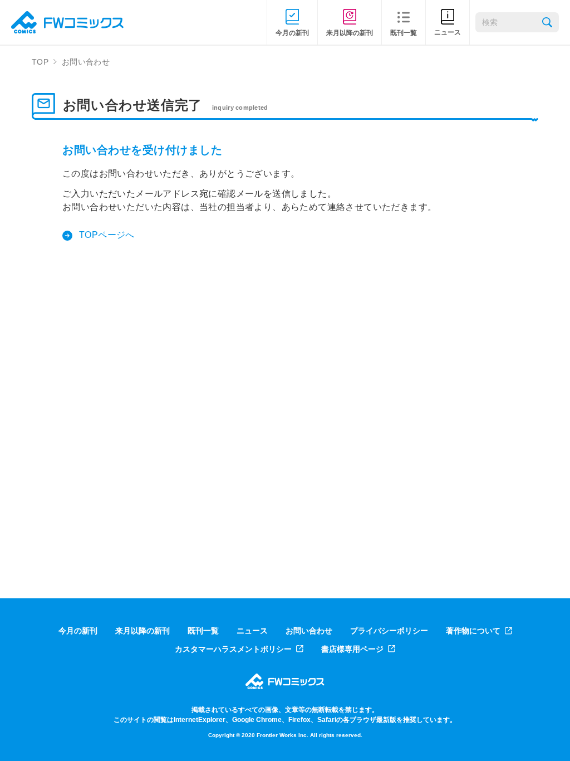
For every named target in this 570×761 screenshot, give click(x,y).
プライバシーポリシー (389, 630)
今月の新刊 (77, 630)
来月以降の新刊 (142, 630)
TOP (40, 61)
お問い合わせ (309, 630)
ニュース (252, 630)
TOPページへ (107, 235)
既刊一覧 (203, 630)
